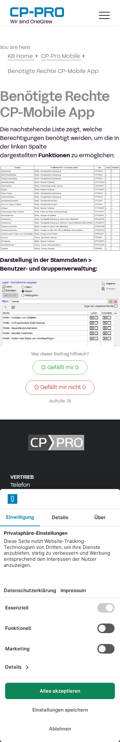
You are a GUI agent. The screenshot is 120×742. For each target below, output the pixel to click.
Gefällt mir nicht (62, 387)
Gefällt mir (62, 367)
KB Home (21, 56)
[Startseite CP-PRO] (37, 15)
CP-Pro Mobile (61, 56)
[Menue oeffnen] (104, 15)
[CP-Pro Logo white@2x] (60, 442)
